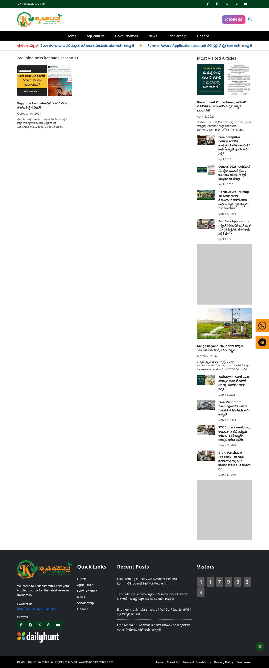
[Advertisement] (141, 18)
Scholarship (177, 36)
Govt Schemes (126, 36)
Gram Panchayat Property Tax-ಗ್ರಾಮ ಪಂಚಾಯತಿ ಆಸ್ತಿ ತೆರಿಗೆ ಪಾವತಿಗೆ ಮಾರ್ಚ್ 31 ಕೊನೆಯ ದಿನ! (235, 461)
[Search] (250, 19)
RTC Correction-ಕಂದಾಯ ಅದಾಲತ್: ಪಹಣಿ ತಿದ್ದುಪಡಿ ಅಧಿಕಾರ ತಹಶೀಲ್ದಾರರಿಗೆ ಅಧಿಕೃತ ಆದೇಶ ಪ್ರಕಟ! (234, 433)
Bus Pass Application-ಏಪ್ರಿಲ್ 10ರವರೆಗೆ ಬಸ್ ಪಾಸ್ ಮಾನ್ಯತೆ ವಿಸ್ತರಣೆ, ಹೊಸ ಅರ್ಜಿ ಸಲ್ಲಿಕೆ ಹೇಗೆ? (234, 227)
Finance (203, 36)
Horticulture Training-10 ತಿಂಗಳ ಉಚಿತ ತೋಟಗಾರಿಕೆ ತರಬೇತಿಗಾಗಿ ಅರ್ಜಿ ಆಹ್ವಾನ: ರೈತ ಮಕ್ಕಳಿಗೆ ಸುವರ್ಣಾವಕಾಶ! (234, 200)
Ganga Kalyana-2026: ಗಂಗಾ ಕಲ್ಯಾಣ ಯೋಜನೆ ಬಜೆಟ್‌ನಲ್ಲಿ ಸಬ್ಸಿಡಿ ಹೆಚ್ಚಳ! (220, 348)
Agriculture (96, 36)
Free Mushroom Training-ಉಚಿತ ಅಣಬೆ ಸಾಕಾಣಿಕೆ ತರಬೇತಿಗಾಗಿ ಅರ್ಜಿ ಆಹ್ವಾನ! (234, 408)
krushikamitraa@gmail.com (37, 609)
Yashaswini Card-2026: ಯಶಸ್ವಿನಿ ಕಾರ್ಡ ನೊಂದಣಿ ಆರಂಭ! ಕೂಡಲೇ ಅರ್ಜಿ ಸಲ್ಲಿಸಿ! (234, 383)
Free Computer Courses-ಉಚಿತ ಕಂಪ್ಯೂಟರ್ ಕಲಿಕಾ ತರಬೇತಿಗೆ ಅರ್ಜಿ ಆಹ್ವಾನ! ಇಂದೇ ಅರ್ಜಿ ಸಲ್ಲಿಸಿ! (234, 145)
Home (71, 36)
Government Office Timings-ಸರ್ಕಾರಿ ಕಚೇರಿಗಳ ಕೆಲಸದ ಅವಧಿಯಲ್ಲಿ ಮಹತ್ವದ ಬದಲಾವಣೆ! (221, 106)
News (152, 36)
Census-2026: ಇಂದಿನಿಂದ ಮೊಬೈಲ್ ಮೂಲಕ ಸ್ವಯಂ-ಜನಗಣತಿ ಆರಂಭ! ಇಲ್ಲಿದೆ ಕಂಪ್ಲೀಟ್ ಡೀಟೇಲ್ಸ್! (234, 172)
